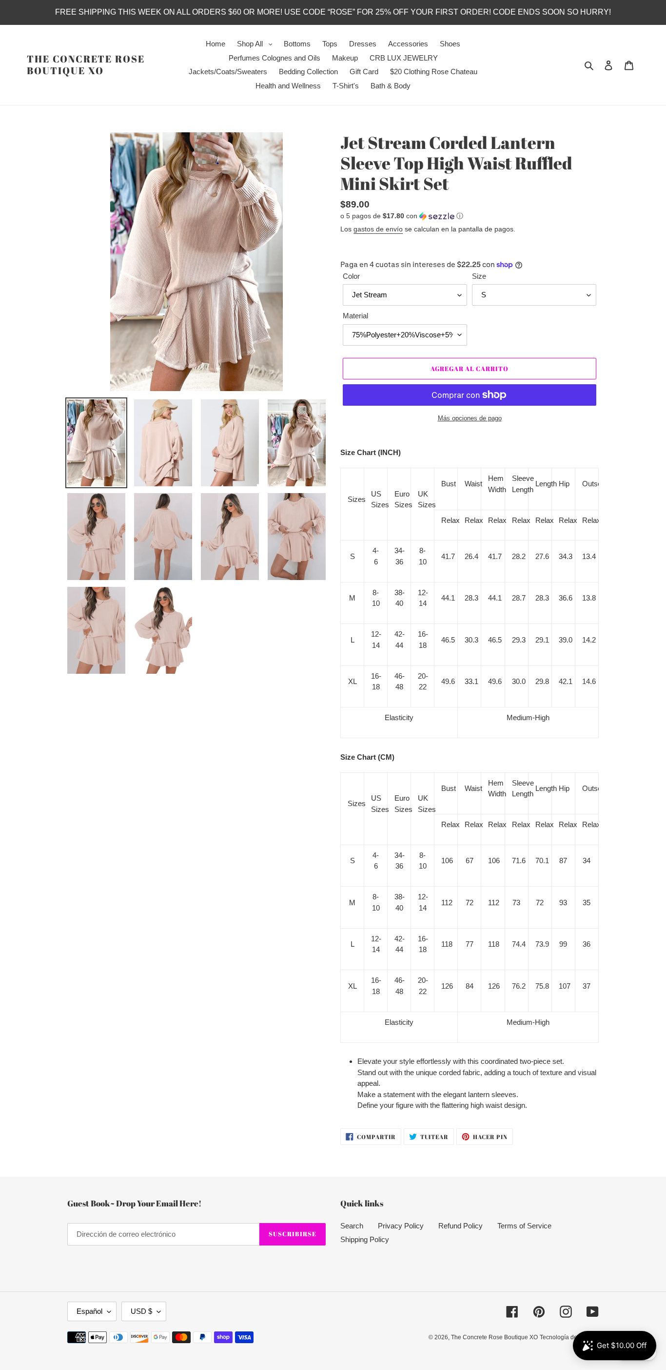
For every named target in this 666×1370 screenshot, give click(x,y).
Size (479, 276)
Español (89, 1311)
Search (351, 1226)
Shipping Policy (364, 1239)
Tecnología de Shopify (569, 1337)
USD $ (141, 1311)
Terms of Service (524, 1226)
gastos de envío (378, 229)
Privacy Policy (401, 1226)
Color (351, 276)
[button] (401, 216)
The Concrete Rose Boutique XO (86, 65)
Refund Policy (460, 1226)
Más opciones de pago (470, 418)
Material (355, 315)
